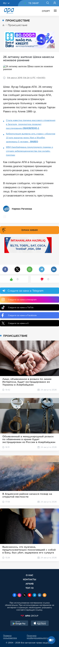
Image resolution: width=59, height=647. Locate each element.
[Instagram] (19, 595)
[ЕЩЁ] (54, 11)
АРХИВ (29, 583)
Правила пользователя (10, 636)
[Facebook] (14, 595)
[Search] (47, 3)
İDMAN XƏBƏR (29, 230)
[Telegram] (34, 595)
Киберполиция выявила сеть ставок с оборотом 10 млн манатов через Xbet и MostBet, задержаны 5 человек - (30, 137)
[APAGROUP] (29, 616)
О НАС (29, 575)
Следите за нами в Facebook (22, 315)
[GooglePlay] (19, 623)
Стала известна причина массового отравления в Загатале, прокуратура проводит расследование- (30, 124)
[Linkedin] (39, 595)
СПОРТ (46, 11)
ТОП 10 (29, 588)
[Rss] (44, 595)
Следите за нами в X (18, 323)
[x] (24, 595)
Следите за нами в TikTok (21, 307)
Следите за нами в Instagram (22, 299)
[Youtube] (29, 595)
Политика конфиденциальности (38, 636)
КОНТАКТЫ (29, 579)
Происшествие (17, 25)
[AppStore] (40, 623)
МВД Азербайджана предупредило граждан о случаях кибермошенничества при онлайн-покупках (29, 151)
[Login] (54, 3)
